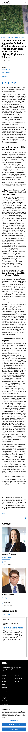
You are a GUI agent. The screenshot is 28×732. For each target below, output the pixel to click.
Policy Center (5, 698)
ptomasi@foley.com (7, 598)
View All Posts (7, 614)
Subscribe (4, 687)
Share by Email (12, 83)
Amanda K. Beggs (6, 69)
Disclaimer (4, 513)
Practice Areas (18, 678)
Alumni (3, 684)
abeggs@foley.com (6, 557)
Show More (5, 76)
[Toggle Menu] (25, 2)
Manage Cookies (14, 720)
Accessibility (5, 704)
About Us (4, 675)
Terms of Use (5, 692)
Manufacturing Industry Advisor (12, 37)
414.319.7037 (8, 564)
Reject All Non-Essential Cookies (14, 724)
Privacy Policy (5, 695)
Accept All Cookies (14, 729)
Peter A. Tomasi (6, 72)
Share (15, 83)
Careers (4, 681)
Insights (17, 681)
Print (9, 83)
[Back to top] (25, 518)
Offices (3, 678)
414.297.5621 (8, 605)
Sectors (17, 675)
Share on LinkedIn (2, 83)
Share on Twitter (6, 83)
